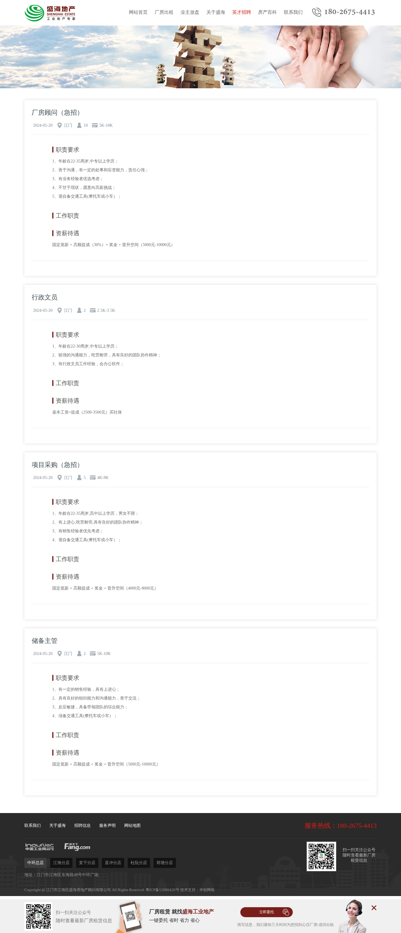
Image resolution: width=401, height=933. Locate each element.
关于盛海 (215, 12)
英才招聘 (241, 12)
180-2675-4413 (349, 12)
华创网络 (207, 890)
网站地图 (132, 825)
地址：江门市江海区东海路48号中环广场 (61, 875)
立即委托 (267, 912)
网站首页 (138, 12)
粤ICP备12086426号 (162, 890)
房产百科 (267, 12)
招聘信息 (82, 825)
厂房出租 (164, 12)
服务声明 (107, 825)
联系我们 (293, 12)
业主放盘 (190, 12)
